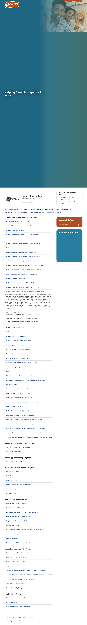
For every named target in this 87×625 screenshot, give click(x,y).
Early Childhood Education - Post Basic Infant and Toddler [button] (21, 534)
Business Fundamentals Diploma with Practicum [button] (19, 340)
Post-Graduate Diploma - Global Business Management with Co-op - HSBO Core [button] (27, 424)
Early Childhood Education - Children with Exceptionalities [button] (22, 512)
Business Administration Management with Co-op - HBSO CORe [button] (23, 261)
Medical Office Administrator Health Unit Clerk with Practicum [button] (23, 402)
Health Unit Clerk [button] (11, 371)
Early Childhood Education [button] (13, 525)
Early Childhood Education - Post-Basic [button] (16, 521)
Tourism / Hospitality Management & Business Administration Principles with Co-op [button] (29, 437)
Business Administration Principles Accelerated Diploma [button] (21, 274)
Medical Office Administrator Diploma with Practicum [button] (20, 411)
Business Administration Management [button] (16, 248)
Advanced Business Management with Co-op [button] (18, 221)
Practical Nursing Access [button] (13, 489)
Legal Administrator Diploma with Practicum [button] (18, 606)
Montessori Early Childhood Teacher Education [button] (18, 543)
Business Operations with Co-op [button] (15, 345)
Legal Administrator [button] (11, 602)
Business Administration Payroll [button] (15, 230)
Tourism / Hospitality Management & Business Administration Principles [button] (26, 432)
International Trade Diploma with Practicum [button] (18, 389)
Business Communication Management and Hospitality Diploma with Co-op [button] (26, 291)
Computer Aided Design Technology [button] (16, 461)
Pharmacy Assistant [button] (11, 480)
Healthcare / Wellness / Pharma (45, 209)
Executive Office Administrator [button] (14, 354)
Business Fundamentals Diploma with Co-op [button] (18, 336)
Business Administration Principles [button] (15, 278)
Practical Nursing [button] (11, 493)
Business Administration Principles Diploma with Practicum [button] (22, 287)
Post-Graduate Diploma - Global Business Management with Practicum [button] (25, 428)
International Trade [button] (11, 384)
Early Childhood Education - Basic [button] (15, 507)
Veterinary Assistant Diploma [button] (14, 621)
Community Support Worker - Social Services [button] (18, 447)
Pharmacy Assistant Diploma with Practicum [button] (18, 484)
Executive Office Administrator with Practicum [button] (18, 358)
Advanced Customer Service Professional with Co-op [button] (20, 226)
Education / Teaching (29, 209)
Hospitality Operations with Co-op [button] (15, 561)
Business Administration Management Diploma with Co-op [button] (22, 252)
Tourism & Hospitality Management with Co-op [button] (19, 588)
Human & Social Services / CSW (63, 209)
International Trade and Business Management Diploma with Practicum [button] (25, 380)
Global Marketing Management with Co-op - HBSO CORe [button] (21, 362)
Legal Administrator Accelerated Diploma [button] (17, 598)
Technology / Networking (21, 212)
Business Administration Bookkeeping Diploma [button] (19, 239)
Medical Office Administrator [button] (14, 406)
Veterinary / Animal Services (53, 212)
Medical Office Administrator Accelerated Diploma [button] (20, 393)
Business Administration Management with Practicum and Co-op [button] (23, 269)
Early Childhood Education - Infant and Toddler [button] (19, 516)
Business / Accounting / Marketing (13, 209)
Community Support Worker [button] (14, 451)
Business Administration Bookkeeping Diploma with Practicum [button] (23, 243)
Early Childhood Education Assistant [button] (16, 503)
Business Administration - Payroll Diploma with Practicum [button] (22, 234)
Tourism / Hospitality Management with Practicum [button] (20, 579)
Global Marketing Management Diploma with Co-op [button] (20, 367)
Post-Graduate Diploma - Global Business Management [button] (21, 415)
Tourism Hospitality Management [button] (15, 583)
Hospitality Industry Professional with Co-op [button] (18, 553)
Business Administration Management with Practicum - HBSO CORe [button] (24, 265)
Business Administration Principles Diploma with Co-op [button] (21, 283)
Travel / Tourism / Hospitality (37, 212)
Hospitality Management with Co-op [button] (16, 557)
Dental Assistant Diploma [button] (13, 471)
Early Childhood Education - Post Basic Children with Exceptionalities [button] (25, 529)
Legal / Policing (8, 212)
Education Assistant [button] (11, 538)
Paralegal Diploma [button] (11, 611)
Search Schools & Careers (73, 1)
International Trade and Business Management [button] (19, 375)
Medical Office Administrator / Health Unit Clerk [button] (19, 397)
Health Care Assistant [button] (12, 476)
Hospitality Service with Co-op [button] (14, 566)
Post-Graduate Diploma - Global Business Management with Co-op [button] (24, 419)
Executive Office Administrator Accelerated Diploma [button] (20, 349)
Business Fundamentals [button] (12, 332)
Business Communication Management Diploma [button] (19, 327)
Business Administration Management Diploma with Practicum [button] (23, 256)
